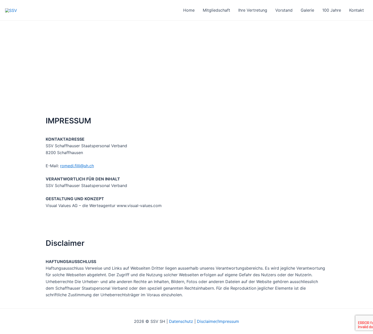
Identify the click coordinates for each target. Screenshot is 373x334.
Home (189, 10)
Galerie (307, 10)
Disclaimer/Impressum (218, 321)
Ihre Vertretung (252, 10)
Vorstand (284, 10)
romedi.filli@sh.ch (77, 165)
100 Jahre (331, 10)
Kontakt (356, 10)
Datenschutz (181, 321)
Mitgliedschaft (216, 10)
